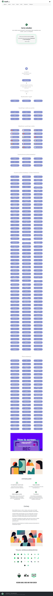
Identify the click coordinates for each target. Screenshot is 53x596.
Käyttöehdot (32, 38)
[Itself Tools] (26, 578)
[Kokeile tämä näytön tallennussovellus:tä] (26, 442)
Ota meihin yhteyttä (22, 594)
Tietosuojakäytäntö (26, 39)
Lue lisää (31, 36)
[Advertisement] (26, 13)
